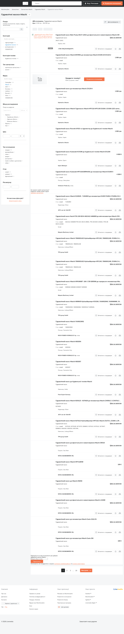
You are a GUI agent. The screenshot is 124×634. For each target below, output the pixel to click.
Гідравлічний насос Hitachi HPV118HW (69, 462)
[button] (115, 49)
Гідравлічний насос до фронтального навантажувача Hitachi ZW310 (80, 443)
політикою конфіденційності (62, 563)
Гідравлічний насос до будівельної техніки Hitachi (74, 381)
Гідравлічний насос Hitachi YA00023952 (70, 321)
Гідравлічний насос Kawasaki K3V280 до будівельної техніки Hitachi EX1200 (83, 152)
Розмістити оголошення (94, 79)
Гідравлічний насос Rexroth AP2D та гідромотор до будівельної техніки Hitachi (84, 128)
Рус (6, 607)
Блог (30, 606)
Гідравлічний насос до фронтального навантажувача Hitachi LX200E (80, 500)
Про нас (3, 593)
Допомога (4, 596)
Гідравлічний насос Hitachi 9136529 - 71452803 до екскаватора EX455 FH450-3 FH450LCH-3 (88, 196)
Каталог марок (33, 609)
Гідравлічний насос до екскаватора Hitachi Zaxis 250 (74, 538)
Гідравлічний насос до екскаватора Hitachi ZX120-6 (74, 88)
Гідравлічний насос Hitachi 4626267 (68, 361)
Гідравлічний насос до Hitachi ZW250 (69, 481)
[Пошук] (33, 3)
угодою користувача (79, 563)
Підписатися (37, 561)
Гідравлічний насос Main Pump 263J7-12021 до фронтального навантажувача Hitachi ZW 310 (89, 35)
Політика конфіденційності (37, 596)
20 (76, 570)
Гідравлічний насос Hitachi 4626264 (68, 341)
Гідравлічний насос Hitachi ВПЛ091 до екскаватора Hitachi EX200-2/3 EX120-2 (83, 55)
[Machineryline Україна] (10, 3)
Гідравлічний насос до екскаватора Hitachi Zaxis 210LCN (76, 519)
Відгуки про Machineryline (36, 603)
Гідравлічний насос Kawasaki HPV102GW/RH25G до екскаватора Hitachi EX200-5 (84, 172)
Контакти (4, 599)
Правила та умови (34, 593)
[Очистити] (27, 27)
